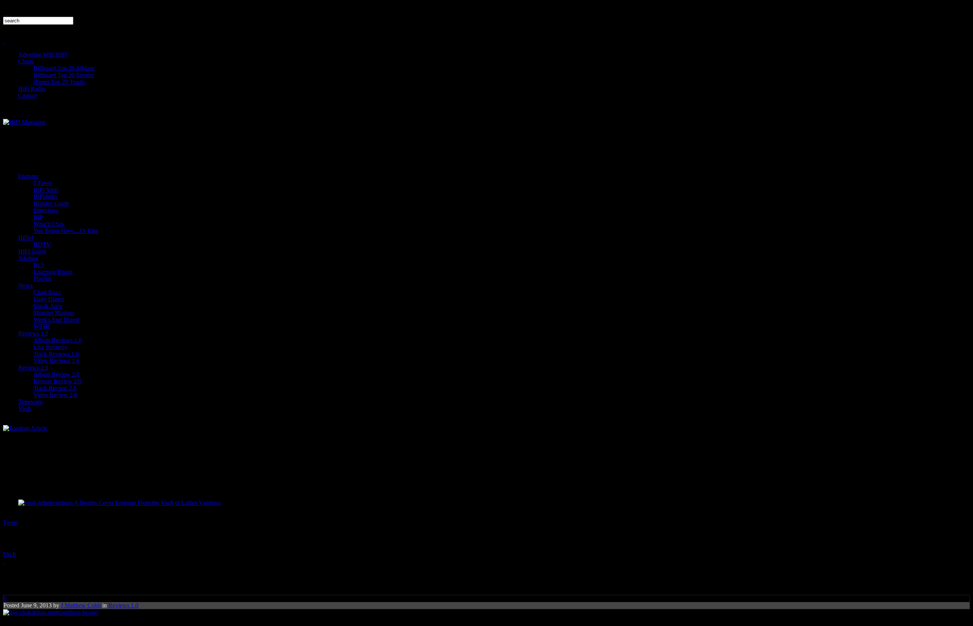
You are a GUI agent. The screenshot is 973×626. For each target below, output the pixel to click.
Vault (24, 408)
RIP (38, 217)
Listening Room (52, 272)
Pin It (9, 554)
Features (28, 176)
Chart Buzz (47, 292)
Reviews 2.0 (33, 367)
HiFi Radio (31, 88)
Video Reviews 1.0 (56, 360)
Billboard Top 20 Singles (63, 75)
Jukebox (28, 258)
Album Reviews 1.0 (57, 340)
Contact (27, 95)
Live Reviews (50, 347)
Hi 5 (38, 265)
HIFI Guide (32, 251)
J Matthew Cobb (81, 605)
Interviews (46, 210)
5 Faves (42, 183)
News (25, 285)
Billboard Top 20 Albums (64, 68)
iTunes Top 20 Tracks (59, 82)
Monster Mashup (53, 313)
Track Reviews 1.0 (56, 354)
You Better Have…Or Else (65, 231)
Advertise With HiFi (42, 54)
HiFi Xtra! (46, 190)
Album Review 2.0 (56, 374)
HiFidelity (45, 196)
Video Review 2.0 (55, 395)
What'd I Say (49, 224)
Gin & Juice (47, 306)
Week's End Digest (56, 319)
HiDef (25, 237)
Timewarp (30, 401)
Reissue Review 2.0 (57, 381)
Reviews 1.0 (33, 333)
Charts (26, 61)
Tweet (10, 522)
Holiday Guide (51, 203)
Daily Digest (48, 299)
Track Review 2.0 (54, 388)
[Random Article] (25, 428)
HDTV (42, 244)
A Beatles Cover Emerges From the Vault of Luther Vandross (147, 503)
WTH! (41, 326)
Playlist (42, 278)
